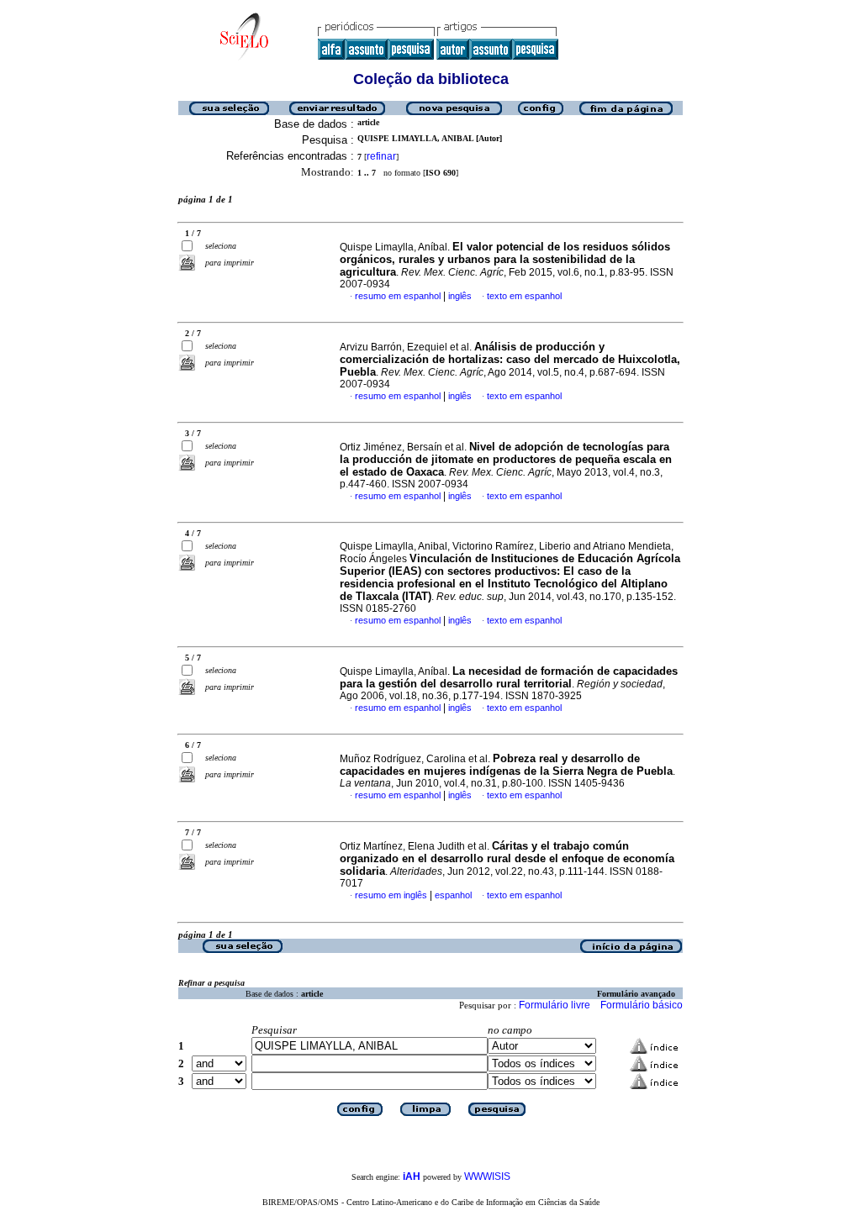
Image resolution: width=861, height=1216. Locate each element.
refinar (381, 156)
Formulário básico (641, 1005)
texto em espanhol (524, 296)
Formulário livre (554, 1005)
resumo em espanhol (398, 296)
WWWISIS (487, 1176)
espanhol (453, 895)
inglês (460, 296)
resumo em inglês (391, 895)
